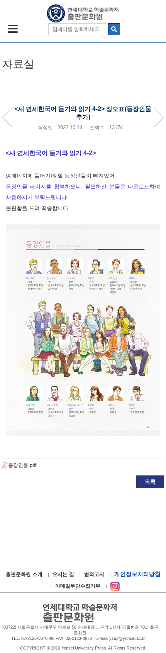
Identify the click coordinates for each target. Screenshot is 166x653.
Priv (7, 117)
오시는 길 (63, 574)
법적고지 (94, 574)
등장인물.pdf (22, 465)
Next (158, 117)
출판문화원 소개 (24, 574)
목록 (150, 482)
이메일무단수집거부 (77, 586)
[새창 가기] (115, 586)
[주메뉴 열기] (13, 28)
